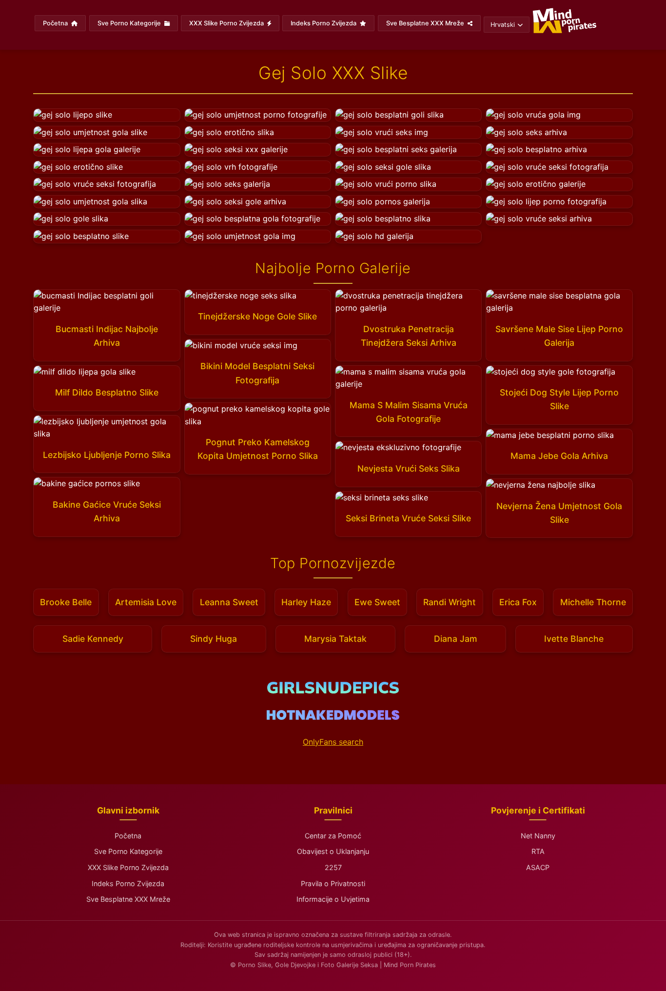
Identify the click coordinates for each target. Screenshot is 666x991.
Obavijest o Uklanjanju (333, 851)
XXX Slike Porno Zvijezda (227, 23)
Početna (56, 23)
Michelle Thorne (593, 602)
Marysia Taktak (335, 639)
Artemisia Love (145, 602)
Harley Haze (306, 602)
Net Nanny (538, 836)
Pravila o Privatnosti (333, 883)
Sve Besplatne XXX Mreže (426, 23)
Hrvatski (502, 24)
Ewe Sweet (377, 602)
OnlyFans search (333, 742)
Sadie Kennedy (92, 639)
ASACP (537, 867)
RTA (538, 851)
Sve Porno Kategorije (130, 23)
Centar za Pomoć (333, 836)
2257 (333, 867)
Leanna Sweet (229, 602)
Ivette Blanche (574, 639)
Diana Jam (455, 639)
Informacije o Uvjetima (333, 899)
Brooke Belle (66, 602)
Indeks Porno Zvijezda (324, 23)
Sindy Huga (213, 639)
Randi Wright (449, 602)
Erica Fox (518, 602)
